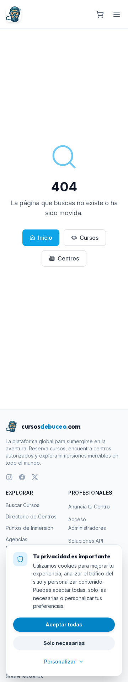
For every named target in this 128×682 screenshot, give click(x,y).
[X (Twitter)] (34, 477)
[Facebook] (22, 477)
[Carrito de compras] (100, 14)
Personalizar (59, 661)
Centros (68, 258)
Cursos (89, 237)
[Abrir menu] (116, 14)
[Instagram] (9, 477)
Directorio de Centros (31, 516)
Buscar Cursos (22, 505)
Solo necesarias (64, 643)
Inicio (45, 237)
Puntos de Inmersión (29, 528)
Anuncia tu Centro (89, 506)
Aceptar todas (64, 624)
